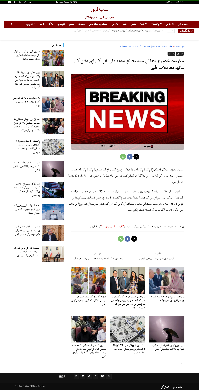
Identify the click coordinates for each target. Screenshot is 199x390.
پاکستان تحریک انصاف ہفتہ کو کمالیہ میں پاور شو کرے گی (98, 259)
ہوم (183, 46)
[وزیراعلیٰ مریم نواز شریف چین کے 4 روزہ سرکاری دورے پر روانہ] (53, 104)
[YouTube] (9, 2)
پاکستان (177, 46)
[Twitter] (20, 2)
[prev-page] (177, 364)
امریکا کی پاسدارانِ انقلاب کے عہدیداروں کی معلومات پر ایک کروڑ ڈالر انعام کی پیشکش (27, 189)
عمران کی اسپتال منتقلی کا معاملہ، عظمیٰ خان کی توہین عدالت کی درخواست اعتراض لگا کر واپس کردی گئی (116, 31)
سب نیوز (146, 146)
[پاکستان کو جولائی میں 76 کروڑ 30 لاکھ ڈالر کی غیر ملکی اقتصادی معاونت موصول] (53, 147)
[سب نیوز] (152, 146)
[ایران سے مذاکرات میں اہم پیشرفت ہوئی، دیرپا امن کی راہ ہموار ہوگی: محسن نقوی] (53, 233)
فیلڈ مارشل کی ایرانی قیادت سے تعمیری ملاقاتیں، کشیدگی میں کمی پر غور (27, 252)
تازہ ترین (56, 45)
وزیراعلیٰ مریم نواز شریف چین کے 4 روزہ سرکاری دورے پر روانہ (26, 102)
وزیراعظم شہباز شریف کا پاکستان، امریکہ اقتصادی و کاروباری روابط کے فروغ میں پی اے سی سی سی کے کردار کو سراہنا (27, 80)
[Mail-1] (82, 376)
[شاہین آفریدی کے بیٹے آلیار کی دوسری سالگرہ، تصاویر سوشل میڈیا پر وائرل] (53, 58)
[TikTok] (30, 2)
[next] (169, 31)
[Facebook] (14, 2)
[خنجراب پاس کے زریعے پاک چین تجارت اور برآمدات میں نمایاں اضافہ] (53, 212)
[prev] (173, 31)
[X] (136, 157)
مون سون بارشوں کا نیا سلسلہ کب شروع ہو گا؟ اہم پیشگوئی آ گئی (26, 166)
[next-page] (181, 364)
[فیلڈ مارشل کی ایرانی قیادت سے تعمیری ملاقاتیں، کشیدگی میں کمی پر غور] (53, 254)
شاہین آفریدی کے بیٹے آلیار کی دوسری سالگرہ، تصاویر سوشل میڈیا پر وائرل (27, 55)
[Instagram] (25, 2)
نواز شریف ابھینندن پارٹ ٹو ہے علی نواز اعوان (157, 259)
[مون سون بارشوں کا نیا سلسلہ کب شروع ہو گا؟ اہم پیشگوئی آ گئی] (53, 169)
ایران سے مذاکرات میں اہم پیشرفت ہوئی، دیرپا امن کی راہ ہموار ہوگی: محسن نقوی (27, 230)
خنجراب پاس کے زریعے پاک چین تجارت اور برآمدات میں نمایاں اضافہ (27, 209)
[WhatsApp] (123, 157)
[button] (10, 24)
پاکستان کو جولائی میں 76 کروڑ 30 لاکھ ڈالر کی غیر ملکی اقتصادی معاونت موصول (28, 146)
